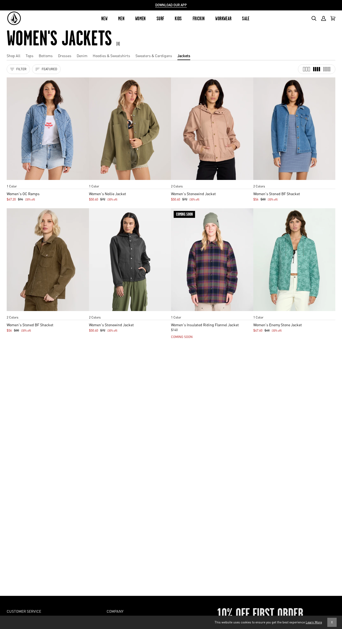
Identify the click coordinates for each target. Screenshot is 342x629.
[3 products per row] (306, 69)
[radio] (12, 181)
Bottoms (46, 55)
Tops (29, 55)
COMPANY (115, 611)
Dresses (64, 55)
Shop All (13, 55)
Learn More (314, 622)
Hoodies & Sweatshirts (111, 55)
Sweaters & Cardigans (153, 55)
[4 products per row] (317, 69)
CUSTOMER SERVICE (24, 611)
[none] (48, 181)
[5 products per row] (327, 69)
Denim (82, 55)
